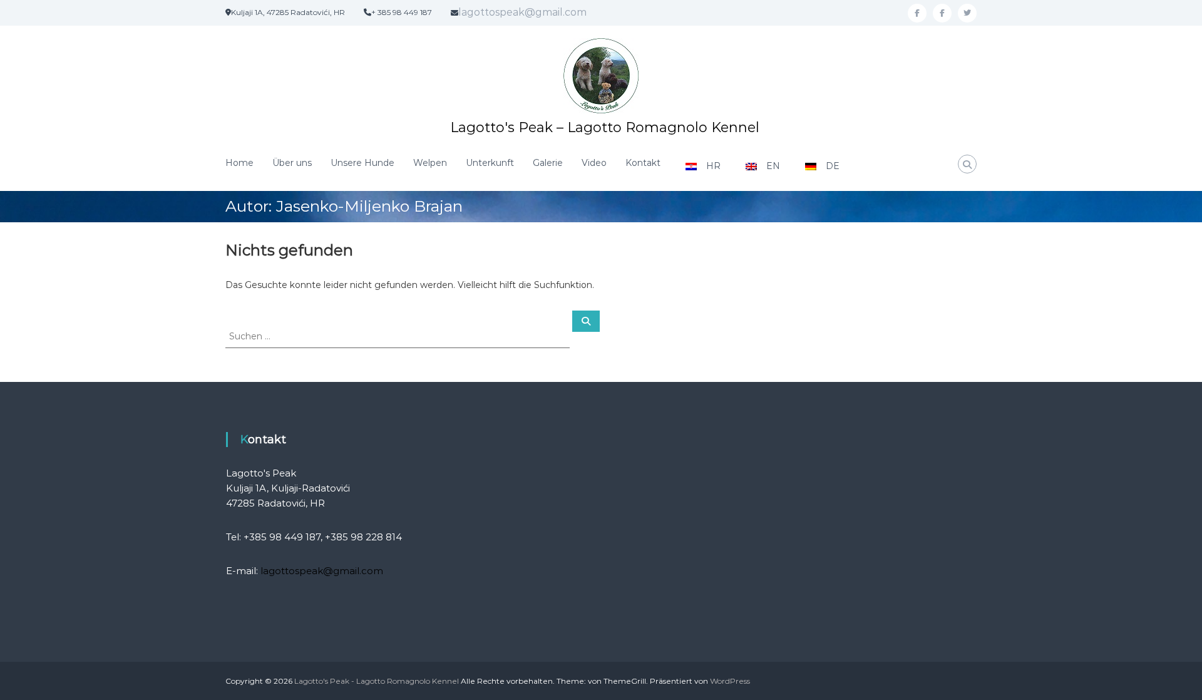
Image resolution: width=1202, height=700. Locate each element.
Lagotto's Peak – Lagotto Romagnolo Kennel (604, 127)
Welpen (430, 162)
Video (594, 162)
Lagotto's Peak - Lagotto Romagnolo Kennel (376, 681)
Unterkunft (490, 162)
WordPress (730, 681)
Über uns (292, 162)
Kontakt (642, 162)
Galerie (548, 162)
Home (239, 162)
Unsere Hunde (362, 162)
